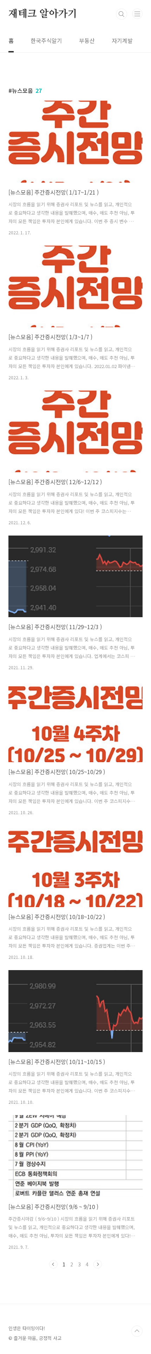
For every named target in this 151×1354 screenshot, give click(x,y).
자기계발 (122, 40)
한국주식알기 (46, 40)
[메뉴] (137, 13)
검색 (121, 14)
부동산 (87, 40)
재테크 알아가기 (42, 14)
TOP (137, 1331)
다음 (97, 1264)
